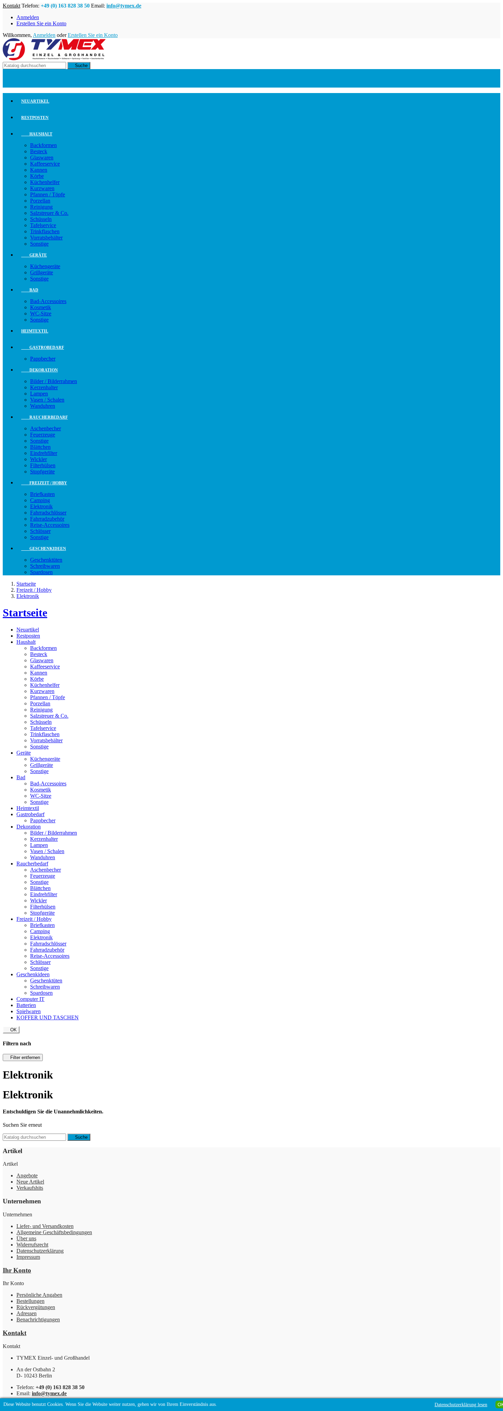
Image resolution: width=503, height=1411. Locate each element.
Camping (40, 500)
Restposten (35, 117)
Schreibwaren (45, 566)
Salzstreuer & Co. (49, 213)
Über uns (26, 1238)
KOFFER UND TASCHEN (47, 1017)
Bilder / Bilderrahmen (53, 381)
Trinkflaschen (45, 231)
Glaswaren (41, 157)
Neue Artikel (30, 1182)
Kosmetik (40, 307)
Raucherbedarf (44, 417)
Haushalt (36, 134)
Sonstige (39, 244)
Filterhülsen (42, 465)
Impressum (28, 1257)
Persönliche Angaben (39, 1295)
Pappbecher (42, 359)
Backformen (43, 145)
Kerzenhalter (44, 387)
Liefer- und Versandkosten (45, 1226)
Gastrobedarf (42, 347)
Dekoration (39, 370)
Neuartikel (35, 101)
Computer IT (30, 999)
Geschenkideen (43, 548)
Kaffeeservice (45, 164)
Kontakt (11, 6)
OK (11, 1029)
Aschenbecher (45, 428)
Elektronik (41, 506)
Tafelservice (43, 225)
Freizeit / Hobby (44, 483)
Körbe (37, 176)
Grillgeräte (41, 272)
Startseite (25, 612)
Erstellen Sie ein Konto (41, 23)
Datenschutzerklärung (40, 1251)
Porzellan (40, 201)
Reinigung (41, 207)
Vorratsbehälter (46, 237)
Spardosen (41, 572)
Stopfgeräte (42, 471)
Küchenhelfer (45, 182)
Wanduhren (42, 406)
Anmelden (27, 17)
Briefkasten (42, 494)
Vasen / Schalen (47, 400)
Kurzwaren (42, 188)
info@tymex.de (123, 6)
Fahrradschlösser (48, 512)
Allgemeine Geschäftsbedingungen (54, 1232)
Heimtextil (34, 331)
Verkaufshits (29, 1188)
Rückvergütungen (35, 1307)
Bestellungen (30, 1301)
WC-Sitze (40, 313)
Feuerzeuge (42, 434)
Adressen (26, 1313)
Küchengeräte (45, 266)
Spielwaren (28, 1011)
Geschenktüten (46, 560)
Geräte (34, 255)
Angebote (27, 1175)
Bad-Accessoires (48, 301)
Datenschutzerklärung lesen (461, 1404)
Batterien (26, 1005)
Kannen (38, 170)
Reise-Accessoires (49, 525)
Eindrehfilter (43, 453)
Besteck (38, 151)
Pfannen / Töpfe (47, 194)
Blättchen (40, 447)
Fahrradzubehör (47, 519)
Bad (29, 290)
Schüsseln (41, 219)
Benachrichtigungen (38, 1319)
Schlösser (40, 531)
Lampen (39, 393)
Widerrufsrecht (32, 1244)
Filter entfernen (22, 1057)
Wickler (38, 459)
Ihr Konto (17, 1270)
